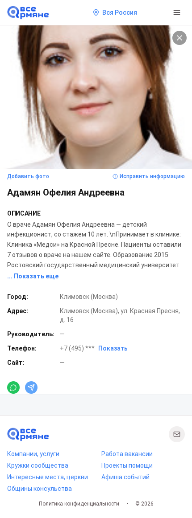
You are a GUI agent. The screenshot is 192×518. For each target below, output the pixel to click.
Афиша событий (125, 477)
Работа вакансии (127, 453)
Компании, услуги (33, 453)
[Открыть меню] (177, 12)
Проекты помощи (127, 465)
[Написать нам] (177, 434)
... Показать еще (32, 276)
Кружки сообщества (37, 465)
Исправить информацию (152, 176)
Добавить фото (28, 176)
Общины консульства (39, 488)
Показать (113, 348)
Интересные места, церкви (47, 477)
